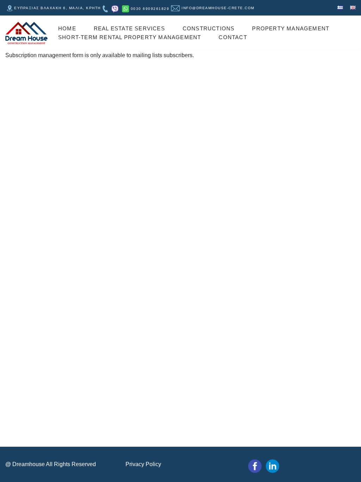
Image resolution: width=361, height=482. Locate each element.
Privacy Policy (143, 464)
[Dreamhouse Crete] (26, 33)
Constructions (209, 28)
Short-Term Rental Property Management (129, 37)
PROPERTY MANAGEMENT (290, 28)
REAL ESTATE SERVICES (129, 28)
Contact (233, 37)
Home (67, 28)
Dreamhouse (28, 464)
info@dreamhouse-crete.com (218, 8)
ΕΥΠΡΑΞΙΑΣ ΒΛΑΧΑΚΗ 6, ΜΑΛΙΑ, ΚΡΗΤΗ (57, 8)
